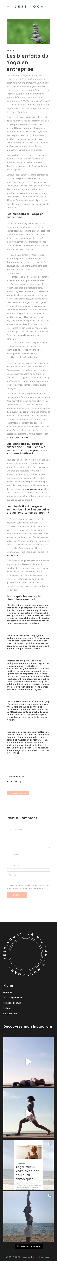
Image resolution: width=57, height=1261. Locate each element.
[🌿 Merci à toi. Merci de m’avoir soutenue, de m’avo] (28, 1113)
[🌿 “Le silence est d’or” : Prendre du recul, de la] (28, 1216)
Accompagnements (12, 997)
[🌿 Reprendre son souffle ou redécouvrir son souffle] (28, 1062)
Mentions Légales (12, 1002)
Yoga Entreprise (18, 793)
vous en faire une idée (17, 437)
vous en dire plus (35, 488)
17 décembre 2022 (16, 776)
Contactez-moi (10, 1013)
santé (11, 50)
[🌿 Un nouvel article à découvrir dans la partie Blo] (28, 1165)
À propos (7, 991)
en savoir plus (13, 555)
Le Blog (7, 1008)
